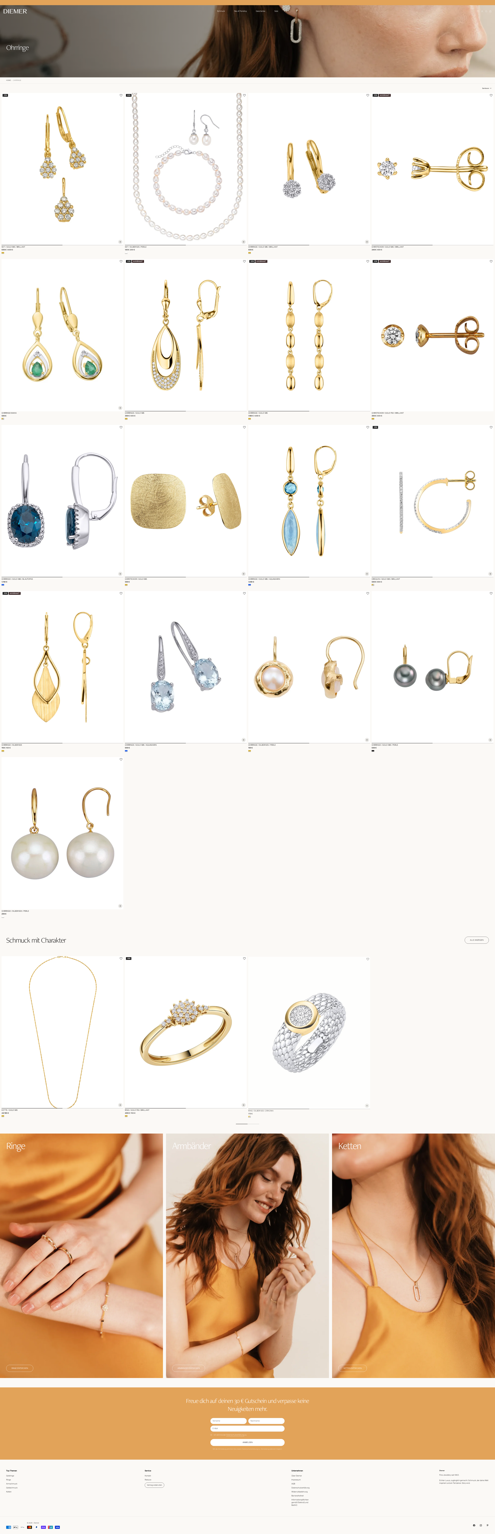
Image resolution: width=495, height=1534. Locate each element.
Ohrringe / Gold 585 (134, 413)
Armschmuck (11, 1483)
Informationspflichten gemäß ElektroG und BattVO (300, 1502)
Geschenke (260, 11)
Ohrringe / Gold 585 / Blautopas (17, 579)
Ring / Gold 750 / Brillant (137, 1110)
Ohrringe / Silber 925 (12, 745)
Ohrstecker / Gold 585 (136, 579)
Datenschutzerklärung (235, 1435)
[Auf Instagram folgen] (481, 1525)
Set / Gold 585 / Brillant (13, 247)
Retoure (148, 1479)
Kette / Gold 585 (10, 1110)
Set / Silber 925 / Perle (136, 247)
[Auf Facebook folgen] (474, 1525)
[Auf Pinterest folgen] (487, 1525)
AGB (293, 1483)
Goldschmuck (12, 1487)
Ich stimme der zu (230, 1435)
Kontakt (148, 1475)
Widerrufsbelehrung (299, 1491)
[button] (478, 11)
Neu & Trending (240, 11)
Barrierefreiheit (297, 1495)
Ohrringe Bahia (9, 413)
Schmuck (221, 11)
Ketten (8, 1491)
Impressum (296, 1479)
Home (8, 80)
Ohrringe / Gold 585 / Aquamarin (264, 579)
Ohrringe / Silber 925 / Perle (262, 745)
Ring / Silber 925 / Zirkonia (261, 1110)
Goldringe (10, 1475)
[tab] (36, 940)
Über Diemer (296, 1475)
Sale (276, 11)
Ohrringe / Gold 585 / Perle (385, 745)
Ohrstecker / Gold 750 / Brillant (388, 413)
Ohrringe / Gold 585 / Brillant (263, 247)
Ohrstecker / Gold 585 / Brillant (388, 247)
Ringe (8, 1479)
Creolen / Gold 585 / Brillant (386, 579)
